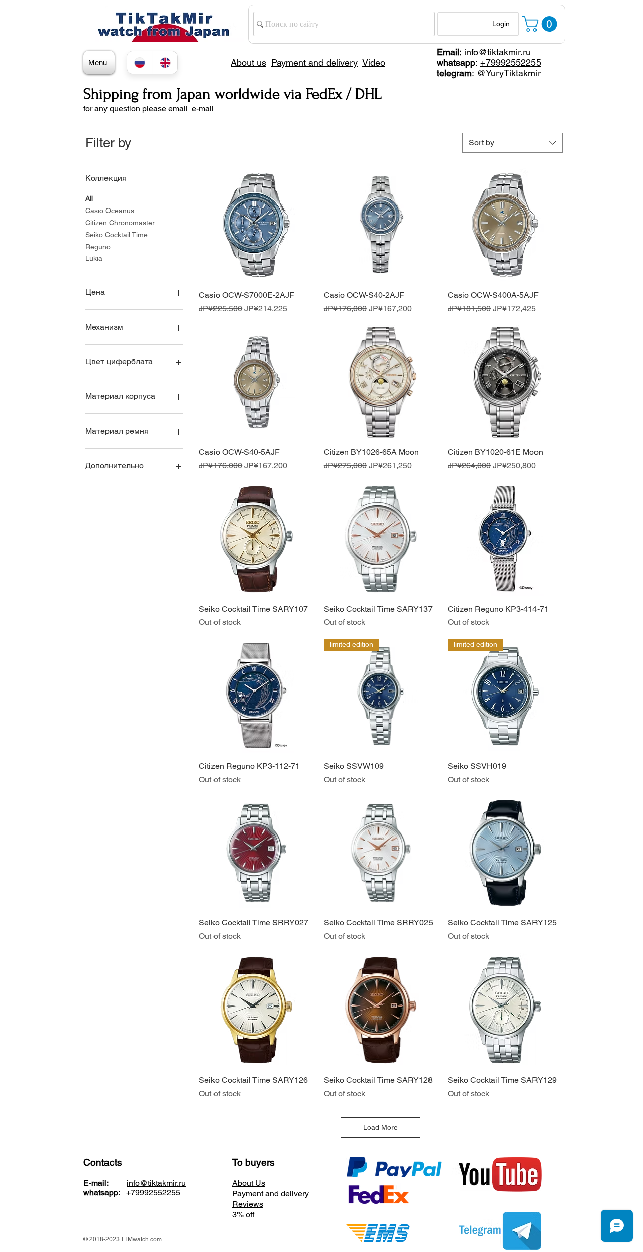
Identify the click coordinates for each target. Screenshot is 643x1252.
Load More (380, 1127)
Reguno (98, 247)
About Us (248, 1183)
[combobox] (512, 143)
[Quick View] (256, 225)
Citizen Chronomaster (120, 223)
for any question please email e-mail (148, 108)
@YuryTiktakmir (509, 73)
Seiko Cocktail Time (116, 235)
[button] (541, 24)
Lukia (93, 258)
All (89, 198)
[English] (165, 62)
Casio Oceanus (109, 210)
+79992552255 (510, 62)
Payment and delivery (270, 1193)
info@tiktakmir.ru (497, 52)
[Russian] (139, 62)
